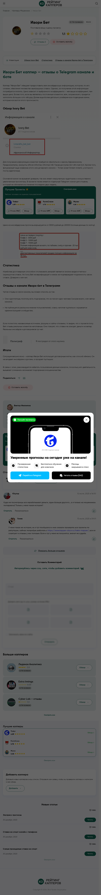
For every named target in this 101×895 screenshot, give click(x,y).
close (86, 420)
